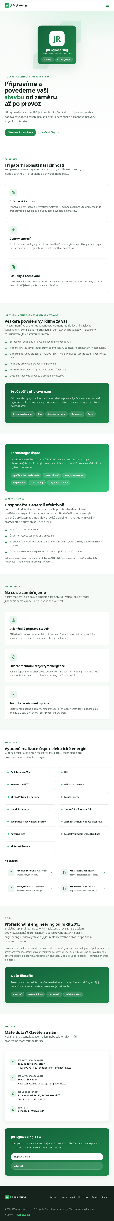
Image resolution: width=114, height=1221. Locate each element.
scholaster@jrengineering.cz (55, 1067)
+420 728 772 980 (27, 1083)
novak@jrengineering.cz (52, 1083)
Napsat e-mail (22, 1156)
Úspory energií (67, 1196)
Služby (52, 1196)
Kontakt (105, 1196)
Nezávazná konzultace (20, 132)
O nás (95, 1196)
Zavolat (18, 1165)
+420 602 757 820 (27, 1067)
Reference (83, 1196)
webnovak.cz (23, 1214)
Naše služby (48, 132)
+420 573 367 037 (37, 1099)
